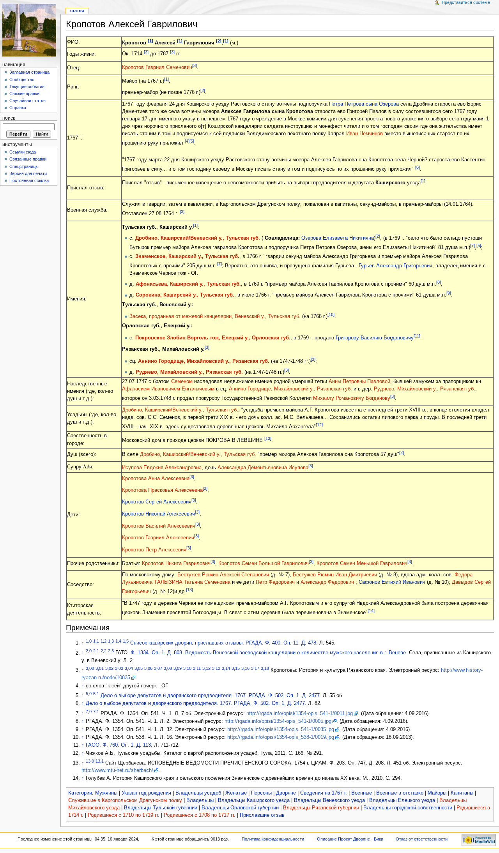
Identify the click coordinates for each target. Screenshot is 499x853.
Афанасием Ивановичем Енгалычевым (168, 389)
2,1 (96, 650)
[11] (417, 336)
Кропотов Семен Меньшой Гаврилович (362, 563)
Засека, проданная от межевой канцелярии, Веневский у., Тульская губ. (215, 316)
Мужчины (106, 793)
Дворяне (286, 793)
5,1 (96, 693)
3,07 (158, 668)
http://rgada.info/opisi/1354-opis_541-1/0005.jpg (278, 721)
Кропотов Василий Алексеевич (158, 526)
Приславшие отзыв (262, 815)
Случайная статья (27, 100)
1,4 (118, 641)
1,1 (96, 641)
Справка (17, 107)
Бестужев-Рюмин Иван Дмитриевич (336, 574)
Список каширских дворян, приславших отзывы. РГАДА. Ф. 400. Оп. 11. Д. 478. (224, 643)
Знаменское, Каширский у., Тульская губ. (187, 256)
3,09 (177, 668)
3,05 (138, 668)
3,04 (129, 668)
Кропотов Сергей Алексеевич (156, 502)
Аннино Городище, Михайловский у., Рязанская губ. (203, 361)
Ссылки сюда (22, 152)
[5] (191, 141)
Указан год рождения (146, 793)
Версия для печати (28, 173)
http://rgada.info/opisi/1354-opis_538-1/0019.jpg (280, 737)
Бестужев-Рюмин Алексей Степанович (223, 574)
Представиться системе (466, 2)
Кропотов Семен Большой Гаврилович (263, 563)
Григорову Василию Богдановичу (375, 338)
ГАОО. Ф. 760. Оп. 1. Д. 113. (119, 745)
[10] (330, 314)
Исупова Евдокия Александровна (162, 467)
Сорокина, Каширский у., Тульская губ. (185, 295)
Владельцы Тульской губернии (160, 808)
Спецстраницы (24, 166)
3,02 (109, 668)
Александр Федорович (328, 582)
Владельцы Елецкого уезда (402, 800)
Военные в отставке (399, 793)
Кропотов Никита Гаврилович (176, 563)
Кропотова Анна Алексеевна (155, 479)
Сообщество (21, 79)
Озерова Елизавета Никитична (337, 238)
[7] (472, 245)
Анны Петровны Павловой (359, 381)
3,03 (119, 668)
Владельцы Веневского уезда (329, 800)
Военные (361, 793)
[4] (187, 141)
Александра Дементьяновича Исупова (263, 467)
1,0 (89, 641)
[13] (267, 438)
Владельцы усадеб (198, 793)
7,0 (89, 711)
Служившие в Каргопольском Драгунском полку (125, 800)
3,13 (216, 668)
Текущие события (26, 86)
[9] (448, 293)
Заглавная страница (29, 72)
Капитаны (462, 793)
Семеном (182, 381)
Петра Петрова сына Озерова (364, 104)
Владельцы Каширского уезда (254, 800)
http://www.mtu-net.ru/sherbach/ (117, 770)
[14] (371, 610)
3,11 (197, 668)
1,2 (103, 641)
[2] (218, 41)
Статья (77, 10)
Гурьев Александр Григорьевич (395, 265)
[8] (438, 282)
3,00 (90, 668)
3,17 (255, 668)
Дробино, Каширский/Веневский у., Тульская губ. (197, 238)
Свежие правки (24, 93)
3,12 (206, 668)
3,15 (236, 668)
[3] (146, 51)
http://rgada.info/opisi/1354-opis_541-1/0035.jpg (280, 729)
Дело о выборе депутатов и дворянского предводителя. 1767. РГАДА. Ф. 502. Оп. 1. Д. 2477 (210, 695)
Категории (80, 793)
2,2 (103, 650)
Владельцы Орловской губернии (240, 808)
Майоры (437, 793)
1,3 (111, 641)
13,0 (90, 761)
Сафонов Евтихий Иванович (392, 582)
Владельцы (200, 800)
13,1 (100, 761)
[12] (319, 424)
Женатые (236, 793)
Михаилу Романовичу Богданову (351, 398)
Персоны (261, 793)
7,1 (96, 711)
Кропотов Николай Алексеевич (158, 514)
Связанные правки (27, 159)
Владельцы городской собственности (407, 808)
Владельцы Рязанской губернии (321, 808)
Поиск (8, 118)
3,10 (187, 668)
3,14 (226, 668)
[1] (150, 41)
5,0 (89, 693)
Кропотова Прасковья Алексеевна (162, 490)
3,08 (168, 668)
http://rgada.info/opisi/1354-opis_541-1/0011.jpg (299, 713)
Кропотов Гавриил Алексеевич (158, 538)
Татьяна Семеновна (207, 582)
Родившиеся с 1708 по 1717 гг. (199, 815)
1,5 (126, 641)
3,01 (100, 668)
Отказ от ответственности (422, 839)
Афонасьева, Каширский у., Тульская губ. (188, 284)
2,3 (111, 650)
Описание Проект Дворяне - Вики (350, 839)
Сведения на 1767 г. (323, 793)
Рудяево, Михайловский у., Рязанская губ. (189, 372)
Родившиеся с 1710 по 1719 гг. (123, 815)
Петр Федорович (276, 582)
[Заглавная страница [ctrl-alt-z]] (30, 30)
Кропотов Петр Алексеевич (154, 550)
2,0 (89, 650)
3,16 (245, 668)
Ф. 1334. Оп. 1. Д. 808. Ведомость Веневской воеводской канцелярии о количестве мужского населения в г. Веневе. (269, 653)
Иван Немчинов (364, 133)
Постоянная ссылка (29, 180)
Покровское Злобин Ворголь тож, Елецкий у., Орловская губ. (212, 338)
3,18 (265, 668)
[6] (417, 167)
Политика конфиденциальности (273, 839)
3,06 (148, 668)
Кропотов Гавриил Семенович (157, 67)
